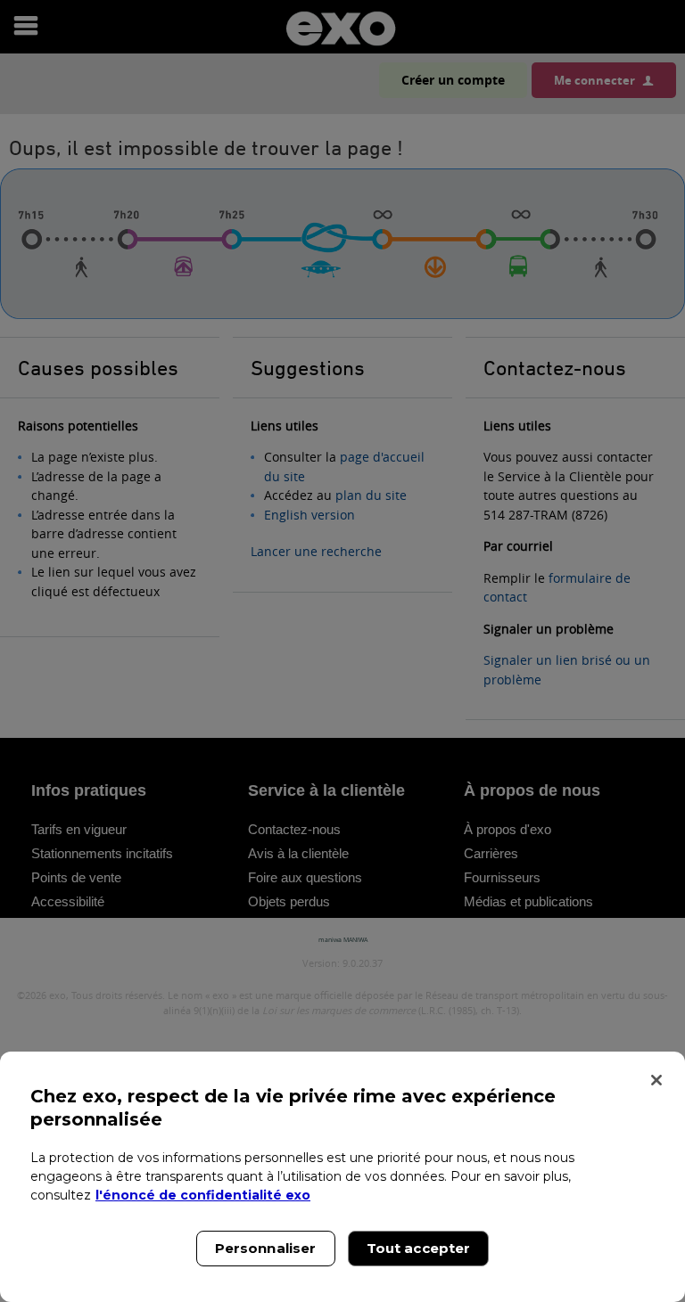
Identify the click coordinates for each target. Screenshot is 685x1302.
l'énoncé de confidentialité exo (202, 1195)
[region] (342, 1177)
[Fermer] (656, 1080)
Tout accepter (419, 1248)
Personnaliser (266, 1248)
